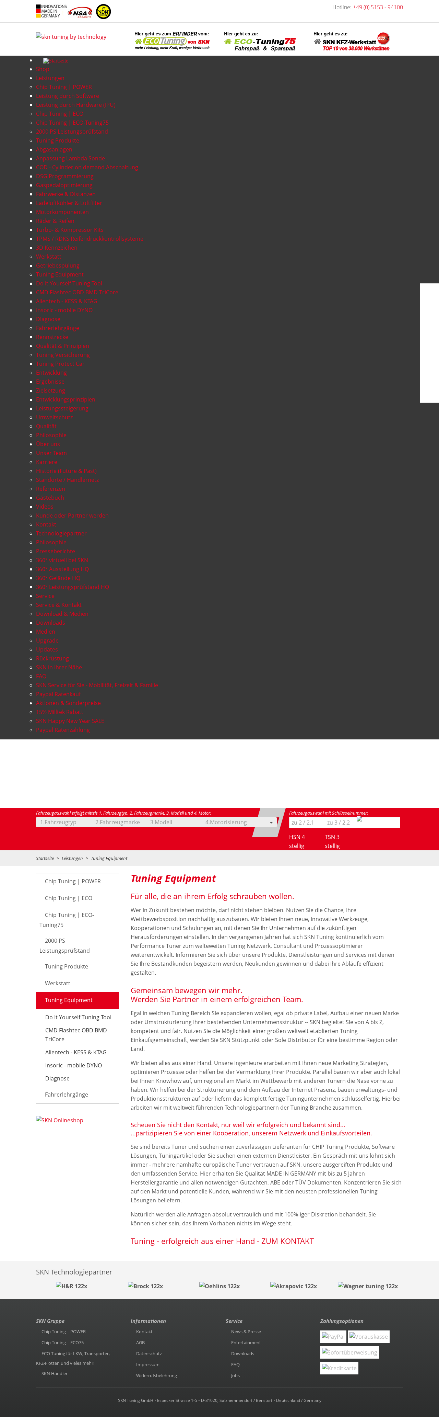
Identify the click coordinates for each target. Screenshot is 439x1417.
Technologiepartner (61, 533)
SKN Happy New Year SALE (70, 721)
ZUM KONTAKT (286, 1241)
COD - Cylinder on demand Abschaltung (87, 167)
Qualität (46, 426)
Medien (45, 631)
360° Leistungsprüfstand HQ (72, 587)
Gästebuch (50, 497)
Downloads (50, 622)
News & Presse (246, 1331)
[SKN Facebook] (428, 293)
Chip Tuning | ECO (59, 113)
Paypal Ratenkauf (58, 694)
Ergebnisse (50, 381)
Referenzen (50, 488)
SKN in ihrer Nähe (59, 667)
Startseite (45, 858)
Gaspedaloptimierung (64, 185)
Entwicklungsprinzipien (65, 399)
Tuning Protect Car (60, 363)
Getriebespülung (58, 265)
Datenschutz (149, 1353)
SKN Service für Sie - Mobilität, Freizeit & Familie (97, 685)
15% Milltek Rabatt (59, 712)
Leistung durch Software (67, 96)
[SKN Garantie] (429, 376)
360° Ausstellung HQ (62, 569)
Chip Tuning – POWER (63, 1331)
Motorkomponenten (62, 212)
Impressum (147, 1364)
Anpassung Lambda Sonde (70, 158)
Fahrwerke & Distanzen (66, 194)
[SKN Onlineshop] (59, 1121)
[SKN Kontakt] (428, 359)
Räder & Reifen (55, 221)
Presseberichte (55, 551)
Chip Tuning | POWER (64, 87)
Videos (45, 506)
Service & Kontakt (59, 605)
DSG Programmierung (65, 176)
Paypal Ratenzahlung (63, 730)
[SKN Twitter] (428, 326)
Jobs (235, 1375)
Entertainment (246, 1342)
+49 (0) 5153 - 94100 (378, 7)
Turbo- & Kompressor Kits (70, 230)
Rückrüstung (52, 658)
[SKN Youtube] (428, 310)
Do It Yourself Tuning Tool (69, 283)
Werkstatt (48, 256)
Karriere (46, 462)
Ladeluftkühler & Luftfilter (69, 203)
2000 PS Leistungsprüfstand (72, 131)
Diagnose (48, 319)
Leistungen (72, 858)
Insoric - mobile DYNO (64, 310)
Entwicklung (51, 372)
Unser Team (51, 453)
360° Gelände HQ (58, 578)
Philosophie (51, 435)
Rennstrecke (52, 337)
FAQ (41, 676)
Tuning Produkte (57, 140)
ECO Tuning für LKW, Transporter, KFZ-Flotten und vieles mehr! (73, 1358)
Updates (47, 649)
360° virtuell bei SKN (62, 560)
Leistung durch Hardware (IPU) (76, 105)
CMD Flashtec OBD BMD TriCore (77, 292)
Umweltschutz (54, 417)
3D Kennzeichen (57, 247)
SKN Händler (54, 1373)
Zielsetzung (50, 390)
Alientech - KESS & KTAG (66, 301)
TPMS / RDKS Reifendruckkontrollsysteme (89, 238)
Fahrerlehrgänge (57, 328)
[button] (73, 822)
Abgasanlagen (54, 149)
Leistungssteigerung (62, 408)
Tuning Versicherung (63, 355)
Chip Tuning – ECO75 (62, 1342)
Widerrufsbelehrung (156, 1375)
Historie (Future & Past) (66, 471)
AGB (140, 1342)
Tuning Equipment (60, 274)
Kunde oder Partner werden (72, 515)
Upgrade (47, 640)
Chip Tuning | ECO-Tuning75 (72, 122)
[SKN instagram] (428, 343)
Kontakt (46, 524)
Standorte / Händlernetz (67, 480)
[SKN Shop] (427, 392)
